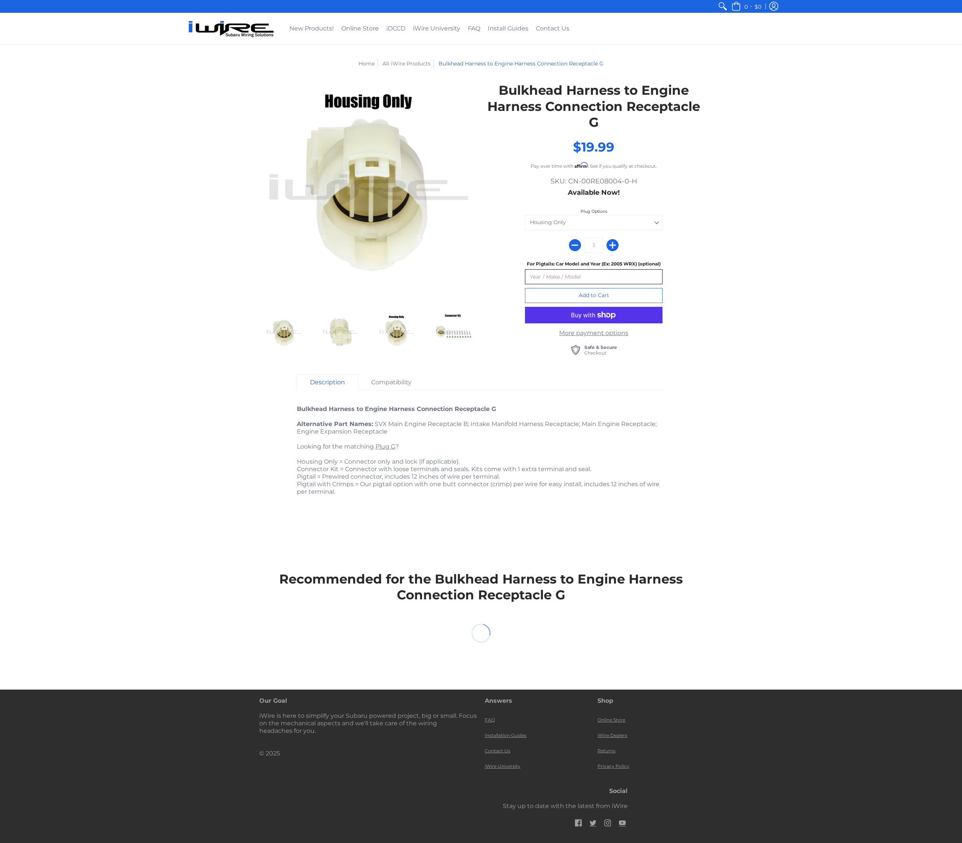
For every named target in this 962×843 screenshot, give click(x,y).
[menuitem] (722, 6)
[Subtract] (575, 245)
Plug (382, 446)
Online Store (611, 720)
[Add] (613, 245)
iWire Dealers (612, 735)
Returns (606, 751)
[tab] (327, 382)
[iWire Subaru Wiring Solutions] (231, 28)
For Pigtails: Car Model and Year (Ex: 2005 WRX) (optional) (594, 264)
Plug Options (594, 211)
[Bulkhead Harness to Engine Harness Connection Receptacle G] (368, 191)
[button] (746, 6)
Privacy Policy (613, 766)
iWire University (502, 766)
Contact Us (497, 751)
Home (366, 63)
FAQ (490, 720)
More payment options (593, 333)
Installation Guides (505, 735)
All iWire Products (407, 63)
